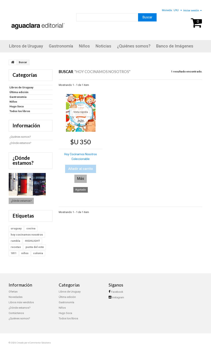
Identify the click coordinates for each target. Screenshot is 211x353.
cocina (30, 228)
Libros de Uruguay (26, 46)
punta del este (35, 247)
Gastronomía (61, 46)
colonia (38, 253)
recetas (16, 247)
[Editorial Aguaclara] (37, 20)
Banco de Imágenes (174, 46)
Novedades (15, 297)
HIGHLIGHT (32, 240)
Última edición (18, 92)
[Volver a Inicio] (13, 62)
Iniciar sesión (191, 10)
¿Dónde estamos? (20, 143)
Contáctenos (16, 313)
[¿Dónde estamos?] (31, 184)
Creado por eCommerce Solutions (33, 342)
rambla (15, 240)
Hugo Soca (16, 106)
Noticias (103, 46)
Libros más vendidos (21, 302)
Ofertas (13, 291)
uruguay (16, 228)
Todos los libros (19, 111)
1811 (13, 253)
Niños (84, 46)
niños (24, 253)
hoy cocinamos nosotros (27, 234)
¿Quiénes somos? (133, 46)
